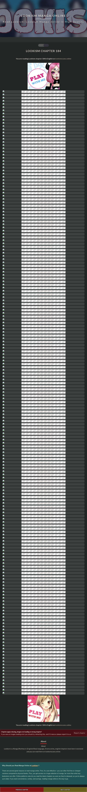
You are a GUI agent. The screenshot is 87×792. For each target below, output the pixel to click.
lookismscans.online (63, 59)
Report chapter (79, 733)
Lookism (35, 765)
